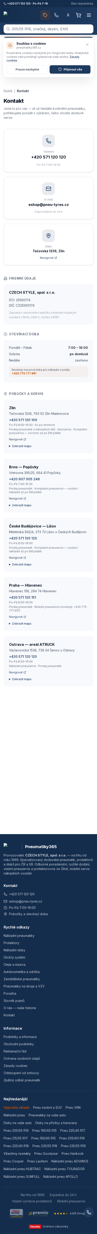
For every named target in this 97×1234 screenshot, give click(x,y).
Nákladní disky (14, 950)
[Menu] (88, 15)
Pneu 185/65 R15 (43, 1138)
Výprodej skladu (17, 1107)
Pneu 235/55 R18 (44, 1146)
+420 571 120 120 (23, 538)
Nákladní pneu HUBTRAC (22, 1169)
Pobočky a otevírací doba (28, 914)
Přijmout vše (73, 69)
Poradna (10, 993)
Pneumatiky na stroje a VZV (24, 986)
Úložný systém (14, 957)
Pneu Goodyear (46, 1153)
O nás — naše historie (20, 1008)
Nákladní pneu (14, 1115)
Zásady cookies (16, 1066)
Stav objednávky (82, 3)
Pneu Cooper (14, 1161)
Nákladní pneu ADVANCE (69, 1161)
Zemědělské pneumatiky (22, 979)
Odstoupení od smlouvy (21, 1073)
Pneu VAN (73, 1107)
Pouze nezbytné (27, 69)
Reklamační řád (15, 1051)
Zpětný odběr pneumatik (22, 1080)
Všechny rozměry (17, 1153)
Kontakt (9, 1015)
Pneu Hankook (73, 1153)
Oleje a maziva (14, 964)
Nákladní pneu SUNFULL (22, 1176)
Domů (8, 91)
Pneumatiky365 (41, 846)
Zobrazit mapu (21, 446)
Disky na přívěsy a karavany (56, 1123)
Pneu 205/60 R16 (72, 1138)
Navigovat (16, 439)
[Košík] (78, 15)
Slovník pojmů (14, 1001)
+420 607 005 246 (24, 479)
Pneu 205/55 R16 (16, 1130)
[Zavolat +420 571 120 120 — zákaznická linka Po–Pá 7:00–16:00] (56, 15)
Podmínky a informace (20, 1037)
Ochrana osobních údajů (22, 1058)
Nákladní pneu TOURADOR (64, 1169)
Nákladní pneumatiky (19, 936)
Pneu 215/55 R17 (16, 1138)
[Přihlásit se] (68, 15)
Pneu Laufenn (37, 1161)
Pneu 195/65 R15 (44, 1130)
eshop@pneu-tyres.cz (25, 901)
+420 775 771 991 (24, 373)
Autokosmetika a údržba (22, 972)
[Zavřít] (87, 44)
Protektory (11, 943)
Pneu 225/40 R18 (16, 1146)
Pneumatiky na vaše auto (47, 1115)
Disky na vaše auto (18, 1123)
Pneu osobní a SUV (47, 1107)
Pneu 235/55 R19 (73, 1146)
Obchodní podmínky (19, 1044)
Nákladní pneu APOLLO (60, 1176)
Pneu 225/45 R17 (72, 1130)
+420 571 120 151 (22, 597)
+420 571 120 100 (23, 420)
